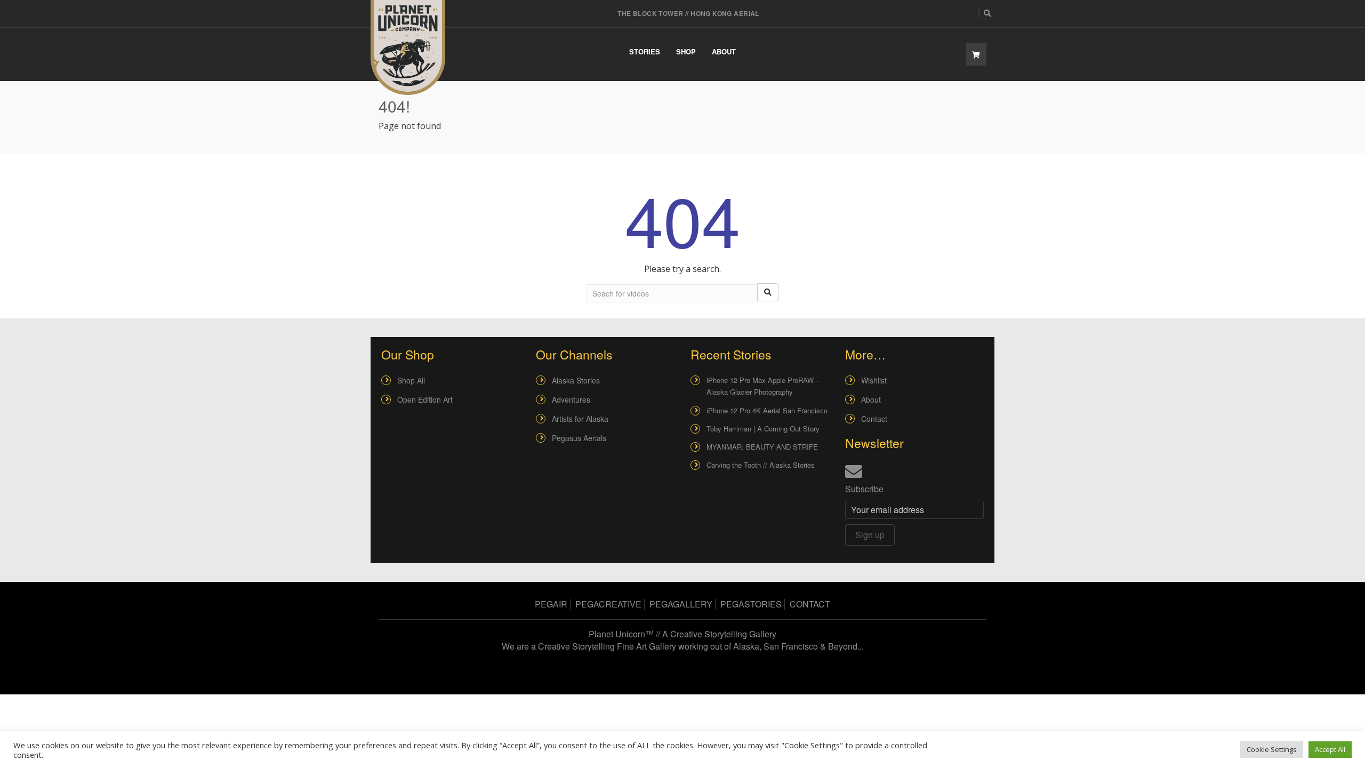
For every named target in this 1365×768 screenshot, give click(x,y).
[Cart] (976, 54)
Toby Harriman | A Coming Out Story (763, 428)
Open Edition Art (425, 399)
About (724, 51)
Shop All (411, 380)
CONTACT (810, 604)
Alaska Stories (576, 380)
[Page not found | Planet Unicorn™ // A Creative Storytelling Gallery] (408, 47)
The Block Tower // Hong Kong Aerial (688, 13)
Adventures (571, 399)
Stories (644, 51)
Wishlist (874, 380)
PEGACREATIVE (608, 604)
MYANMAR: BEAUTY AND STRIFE (762, 447)
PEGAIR (551, 604)
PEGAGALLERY (680, 604)
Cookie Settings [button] (1272, 749)
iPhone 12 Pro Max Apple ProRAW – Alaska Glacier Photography (763, 386)
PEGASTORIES (751, 604)
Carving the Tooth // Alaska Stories (760, 465)
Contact (874, 418)
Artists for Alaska (580, 418)
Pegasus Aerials (579, 438)
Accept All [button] (1330, 749)
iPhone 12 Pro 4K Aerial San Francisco (767, 410)
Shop (686, 51)
